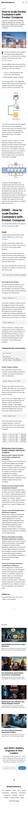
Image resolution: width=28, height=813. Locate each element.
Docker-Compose (7, 60)
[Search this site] (23, 2)
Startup (6, 797)
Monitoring (14, 793)
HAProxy (6, 72)
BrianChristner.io (7, 2)
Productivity (7, 795)
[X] (14, 780)
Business (8, 790)
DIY (19, 790)
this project (5, 247)
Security (21, 795)
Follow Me (18, 597)
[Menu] (26, 2)
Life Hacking (5, 793)
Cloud (14, 790)
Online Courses (14, 797)
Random (15, 795)
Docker (4, 8)
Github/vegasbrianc (9, 226)
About (22, 797)
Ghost (17, 801)
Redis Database (6, 81)
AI (3, 790)
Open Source (22, 793)
